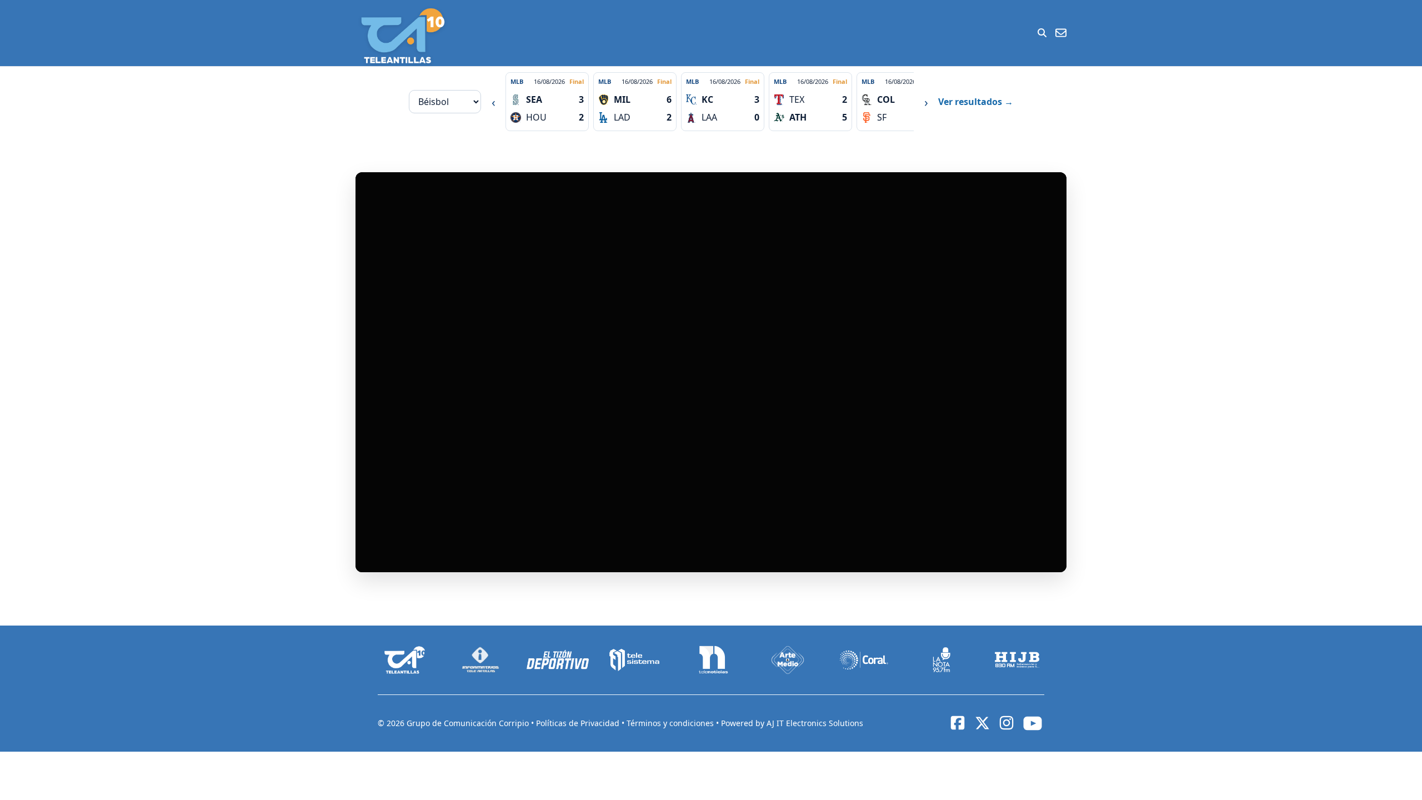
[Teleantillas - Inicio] (403, 35)
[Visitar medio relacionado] (405, 660)
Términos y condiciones (671, 723)
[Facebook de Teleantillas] (958, 723)
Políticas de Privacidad (579, 723)
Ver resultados (975, 102)
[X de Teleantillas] (982, 723)
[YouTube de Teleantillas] (1032, 723)
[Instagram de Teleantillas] (1007, 723)
